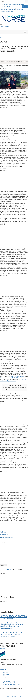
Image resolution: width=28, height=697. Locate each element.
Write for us (6, 676)
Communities (7, 6)
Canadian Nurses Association (11, 4)
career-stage (3, 532)
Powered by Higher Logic (14, 696)
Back (1, 38)
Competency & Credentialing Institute (9, 378)
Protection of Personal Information (11, 684)
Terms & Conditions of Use (9, 683)
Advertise (5, 672)
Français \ (4, 26)
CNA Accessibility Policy (9, 681)
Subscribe (2, 648)
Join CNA (3, 11)
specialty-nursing (4, 539)
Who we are (6, 674)
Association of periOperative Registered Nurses (14, 380)
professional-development (6, 537)
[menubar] (14, 10)
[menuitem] (11, 4)
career (1, 531)
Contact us (5, 677)
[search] (26, 1)
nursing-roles (3, 536)
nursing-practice (4, 534)
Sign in (25, 6)
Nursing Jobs (21, 4)
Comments (3, 565)
